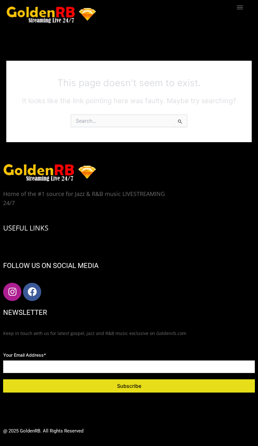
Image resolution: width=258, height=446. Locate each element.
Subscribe (129, 386)
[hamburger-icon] (239, 7)
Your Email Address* (24, 355)
